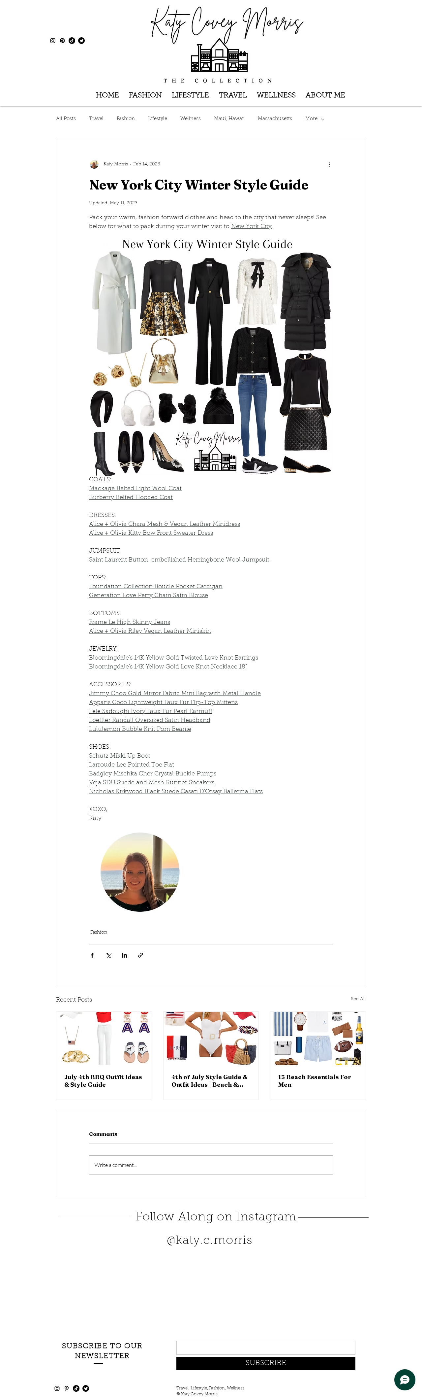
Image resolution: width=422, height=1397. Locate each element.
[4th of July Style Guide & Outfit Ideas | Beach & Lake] (211, 1038)
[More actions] (329, 164)
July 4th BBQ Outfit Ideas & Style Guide (103, 1080)
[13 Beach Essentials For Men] (318, 1038)
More (311, 119)
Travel (96, 119)
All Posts (66, 119)
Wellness (190, 119)
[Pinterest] (62, 40)
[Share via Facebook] (92, 955)
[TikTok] (72, 40)
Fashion (126, 119)
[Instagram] (52, 40)
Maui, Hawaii (229, 119)
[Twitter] (81, 40)
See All (358, 999)
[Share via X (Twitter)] (108, 955)
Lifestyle (157, 119)
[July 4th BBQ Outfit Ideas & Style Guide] (104, 1038)
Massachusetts (275, 119)
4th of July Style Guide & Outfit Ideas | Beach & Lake (209, 1080)
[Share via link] (140, 955)
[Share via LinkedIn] (124, 955)
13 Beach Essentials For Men (314, 1080)
